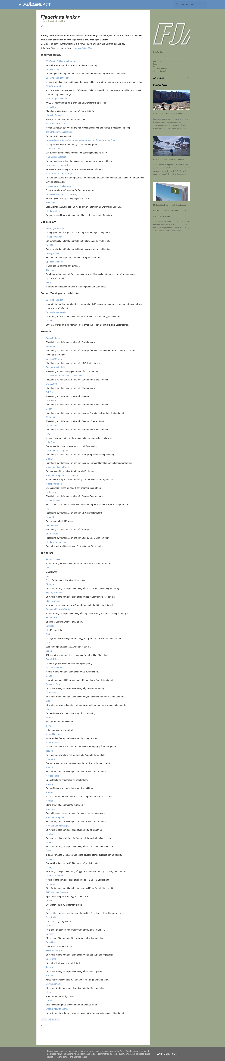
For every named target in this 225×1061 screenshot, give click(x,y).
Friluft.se (50, 392)
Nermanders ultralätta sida (58, 165)
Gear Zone (51, 400)
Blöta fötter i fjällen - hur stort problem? (169, 159)
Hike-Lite (50, 709)
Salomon (50, 934)
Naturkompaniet (53, 500)
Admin (155, 66)
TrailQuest (50, 203)
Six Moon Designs (54, 951)
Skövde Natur (52, 525)
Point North (51, 245)
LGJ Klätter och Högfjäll (57, 450)
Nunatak (50, 842)
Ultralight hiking (53, 211)
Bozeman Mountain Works (58, 609)
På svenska (54, 1019)
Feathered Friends (54, 667)
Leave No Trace (53, 149)
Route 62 (50, 517)
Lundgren (50, 759)
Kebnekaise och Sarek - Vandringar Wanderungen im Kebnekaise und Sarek (81, 140)
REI (47, 509)
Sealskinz (50, 942)
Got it (175, 1054)
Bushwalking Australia (56, 312)
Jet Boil (49, 751)
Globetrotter (51, 417)
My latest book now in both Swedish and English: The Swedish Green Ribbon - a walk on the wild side (169, 210)
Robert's (50, 926)
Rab (48, 909)
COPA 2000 (51, 384)
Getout (49, 409)
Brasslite (50, 626)
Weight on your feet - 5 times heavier (168, 113)
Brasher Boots (52, 618)
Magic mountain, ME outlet (58, 467)
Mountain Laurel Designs (57, 826)
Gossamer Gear (53, 684)
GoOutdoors (51, 425)
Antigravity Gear (53, 559)
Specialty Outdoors (54, 262)
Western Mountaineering (57, 1009)
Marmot (49, 767)
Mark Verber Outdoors (56, 157)
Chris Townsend (53, 86)
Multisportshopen (54, 484)
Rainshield (51, 917)
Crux (48, 643)
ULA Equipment (53, 984)
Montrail (49, 801)
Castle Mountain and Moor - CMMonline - (65, 375)
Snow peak (51, 959)
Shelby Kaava (52, 253)
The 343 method (160, 69)
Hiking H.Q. (51, 107)
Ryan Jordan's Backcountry (58, 186)
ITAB (48, 434)
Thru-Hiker (51, 270)
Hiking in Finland (54, 115)
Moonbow (50, 809)
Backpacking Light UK (56, 367)
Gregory (49, 701)
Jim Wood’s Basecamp (56, 124)
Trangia (49, 976)
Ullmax (49, 992)
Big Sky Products (54, 593)
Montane (50, 784)
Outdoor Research (54, 876)
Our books (157, 61)
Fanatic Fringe (52, 659)
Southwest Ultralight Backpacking (61, 194)
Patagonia (50, 884)
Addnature (50, 346)
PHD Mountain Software (57, 892)
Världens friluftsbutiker (81, 48)
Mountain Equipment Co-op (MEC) (62, 475)
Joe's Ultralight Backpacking (59, 132)
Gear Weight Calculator (56, 99)
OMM (48, 851)
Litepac (49, 459)
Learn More (163, 1054)
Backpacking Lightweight (57, 78)
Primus (49, 901)
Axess (49, 568)
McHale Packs (52, 776)
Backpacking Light (54, 300)
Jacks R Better (52, 742)
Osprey (49, 867)
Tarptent (49, 967)
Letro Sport (51, 442)
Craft (48, 634)
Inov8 (48, 726)
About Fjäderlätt (159, 71)
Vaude (49, 1000)
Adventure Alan (53, 69)
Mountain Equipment (55, 817)
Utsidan (49, 321)
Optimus (50, 859)
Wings (49, 282)
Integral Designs (53, 734)
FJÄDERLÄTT (37, 4)
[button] (42, 26)
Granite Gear (52, 692)
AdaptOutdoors (53, 338)
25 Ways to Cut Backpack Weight (61, 61)
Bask (48, 576)
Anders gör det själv (55, 228)
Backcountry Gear (54, 359)
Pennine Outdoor (54, 237)
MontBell (50, 792)
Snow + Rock (52, 534)
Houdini (49, 717)
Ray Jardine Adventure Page (59, 173)
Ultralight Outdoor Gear (56, 542)
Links (44, 1019)
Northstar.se (51, 492)
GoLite (49, 676)
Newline (50, 834)
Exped (49, 651)
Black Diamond (53, 601)
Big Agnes (50, 584)
